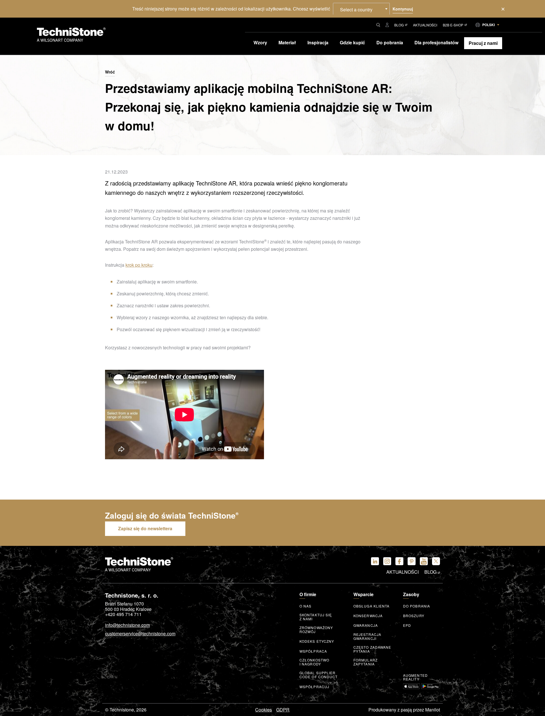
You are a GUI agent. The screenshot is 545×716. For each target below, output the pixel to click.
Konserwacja (368, 616)
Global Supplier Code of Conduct (318, 675)
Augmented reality (415, 677)
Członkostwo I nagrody (314, 662)
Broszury (413, 616)
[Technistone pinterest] (412, 561)
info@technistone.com (127, 625)
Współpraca (313, 651)
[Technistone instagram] (387, 561)
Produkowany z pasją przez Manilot (404, 709)
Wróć (110, 72)
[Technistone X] (436, 561)
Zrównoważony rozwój (316, 630)
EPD (407, 625)
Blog (399, 24)
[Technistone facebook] (399, 561)
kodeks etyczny (316, 641)
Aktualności (425, 24)
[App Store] (411, 686)
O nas (305, 606)
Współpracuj (314, 687)
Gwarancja (365, 625)
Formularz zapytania (365, 662)
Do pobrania (416, 606)
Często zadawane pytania (372, 649)
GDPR (283, 709)
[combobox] (361, 8)
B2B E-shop (453, 24)
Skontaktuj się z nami (315, 617)
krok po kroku (138, 265)
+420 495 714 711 (123, 614)
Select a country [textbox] (356, 9)
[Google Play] (430, 686)
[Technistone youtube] (424, 561)
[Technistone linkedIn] (375, 561)
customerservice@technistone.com (140, 634)
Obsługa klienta (371, 606)
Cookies (263, 709)
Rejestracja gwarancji (367, 636)
